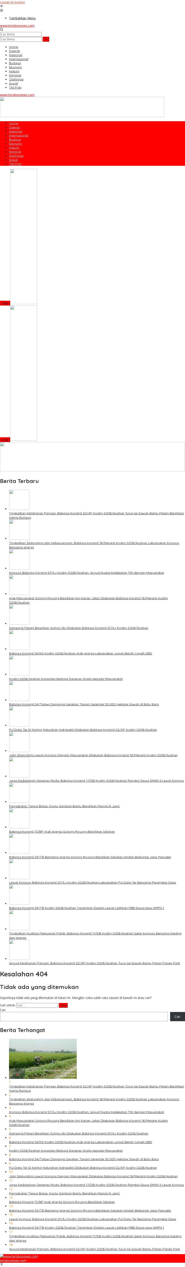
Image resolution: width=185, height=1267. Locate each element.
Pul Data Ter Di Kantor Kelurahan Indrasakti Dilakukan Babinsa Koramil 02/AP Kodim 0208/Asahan (83, 730)
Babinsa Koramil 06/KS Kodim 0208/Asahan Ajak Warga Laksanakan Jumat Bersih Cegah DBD (80, 653)
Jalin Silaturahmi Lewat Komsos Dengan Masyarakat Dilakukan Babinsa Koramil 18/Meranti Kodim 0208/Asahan (93, 755)
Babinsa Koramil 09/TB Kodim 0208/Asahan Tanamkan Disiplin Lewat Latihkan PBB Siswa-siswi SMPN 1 (86, 908)
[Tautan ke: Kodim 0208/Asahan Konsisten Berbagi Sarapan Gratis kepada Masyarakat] (19, 674)
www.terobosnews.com (17, 25)
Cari (3, 1010)
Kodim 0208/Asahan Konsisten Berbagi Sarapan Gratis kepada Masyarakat (66, 679)
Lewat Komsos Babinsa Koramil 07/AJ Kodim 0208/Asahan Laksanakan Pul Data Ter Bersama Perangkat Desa (92, 882)
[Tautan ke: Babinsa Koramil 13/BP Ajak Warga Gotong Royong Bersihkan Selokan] (19, 827)
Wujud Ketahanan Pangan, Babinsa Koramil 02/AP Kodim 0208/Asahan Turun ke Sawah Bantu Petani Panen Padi (94, 963)
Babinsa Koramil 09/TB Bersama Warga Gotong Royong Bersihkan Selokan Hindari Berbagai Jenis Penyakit (90, 857)
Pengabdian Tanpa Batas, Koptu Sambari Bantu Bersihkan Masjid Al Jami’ (64, 806)
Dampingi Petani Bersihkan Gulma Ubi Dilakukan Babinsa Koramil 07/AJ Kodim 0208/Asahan (78, 628)
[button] (46, 39)
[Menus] (1, 6)
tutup (5, 303)
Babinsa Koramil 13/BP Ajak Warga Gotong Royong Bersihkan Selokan (62, 831)
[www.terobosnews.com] (19, 1256)
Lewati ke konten (12, 2)
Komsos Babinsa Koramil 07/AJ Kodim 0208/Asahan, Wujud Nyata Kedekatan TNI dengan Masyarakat (86, 573)
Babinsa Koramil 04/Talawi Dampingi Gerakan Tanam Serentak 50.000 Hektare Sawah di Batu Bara (84, 704)
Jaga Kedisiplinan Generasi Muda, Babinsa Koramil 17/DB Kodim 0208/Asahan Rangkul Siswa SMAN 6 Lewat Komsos (96, 781)
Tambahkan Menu (22, 18)
